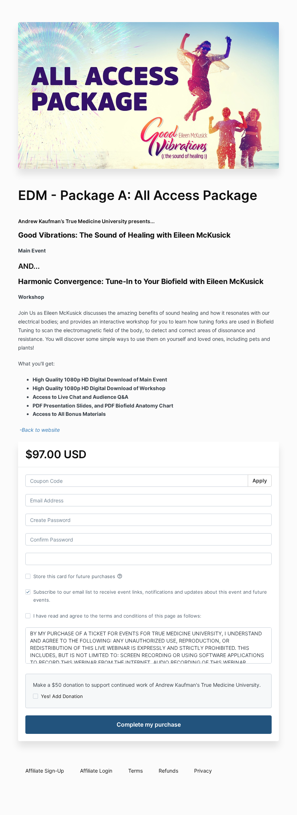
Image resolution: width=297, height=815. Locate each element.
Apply (259, 480)
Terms (135, 771)
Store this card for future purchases (77, 576)
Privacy (203, 771)
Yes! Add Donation (62, 696)
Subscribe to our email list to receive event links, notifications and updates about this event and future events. (150, 596)
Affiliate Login (96, 771)
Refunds (168, 771)
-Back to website (39, 430)
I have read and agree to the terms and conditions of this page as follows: (117, 616)
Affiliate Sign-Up (44, 771)
